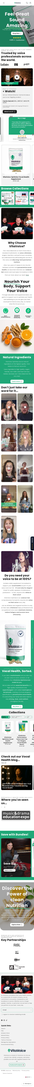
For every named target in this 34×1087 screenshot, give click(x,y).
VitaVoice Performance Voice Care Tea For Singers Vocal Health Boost (21, 740)
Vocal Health (5, 717)
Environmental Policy (7, 1044)
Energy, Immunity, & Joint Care (18, 717)
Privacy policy (25, 1070)
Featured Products (16, 1065)
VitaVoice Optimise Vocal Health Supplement (16, 178)
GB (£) (28, 1077)
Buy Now (16, 706)
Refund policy (16, 1070)
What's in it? (8, 112)
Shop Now (16, 33)
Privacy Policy (5, 1037)
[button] (4, 3)
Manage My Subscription (8, 1042)
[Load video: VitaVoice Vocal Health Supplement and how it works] (17, 77)
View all (3, 763)
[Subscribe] (31, 1010)
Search (3, 1028)
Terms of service (7, 1073)
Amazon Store (5, 1033)
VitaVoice (8, 1070)
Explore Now (8, 870)
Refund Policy (5, 1035)
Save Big (29, 717)
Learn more (16, 381)
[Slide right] (4, 807)
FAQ (2, 1031)
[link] (25, 65)
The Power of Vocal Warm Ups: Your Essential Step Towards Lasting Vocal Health (16, 786)
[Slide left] (1, 807)
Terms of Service (6, 1040)
